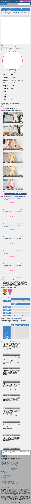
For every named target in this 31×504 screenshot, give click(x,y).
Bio (8, 6)
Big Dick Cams (14, 463)
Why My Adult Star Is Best (6, 475)
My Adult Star (6, 1)
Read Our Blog (4, 477)
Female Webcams (5, 461)
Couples (18, 80)
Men (15, 80)
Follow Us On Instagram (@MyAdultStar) (10, 483)
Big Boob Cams (14, 462)
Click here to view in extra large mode (9, 44)
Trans (22, 80)
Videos (20, 6)
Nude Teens (3, 480)
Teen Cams (13, 469)
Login (21, 1)
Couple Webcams (5, 463)
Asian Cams (14, 461)
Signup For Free (4, 472)
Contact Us (3, 484)
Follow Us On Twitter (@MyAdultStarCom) (10, 482)
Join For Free (27, 1)
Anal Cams (13, 459)
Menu (16, 1)
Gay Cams (13, 464)
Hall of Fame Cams (5, 476)
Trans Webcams (4, 464)
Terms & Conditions (5, 487)
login (9, 46)
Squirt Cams (14, 468)
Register (4, 46)
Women (12, 80)
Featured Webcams (5, 459)
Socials (12, 6)
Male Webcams (4, 462)
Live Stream (3, 6)
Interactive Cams (15, 465)
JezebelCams (4, 478)
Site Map (3, 486)
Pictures (26, 6)
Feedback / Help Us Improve (7, 481)
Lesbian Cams (14, 467)
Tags (16, 6)
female (12, 79)
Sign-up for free (8, 285)
